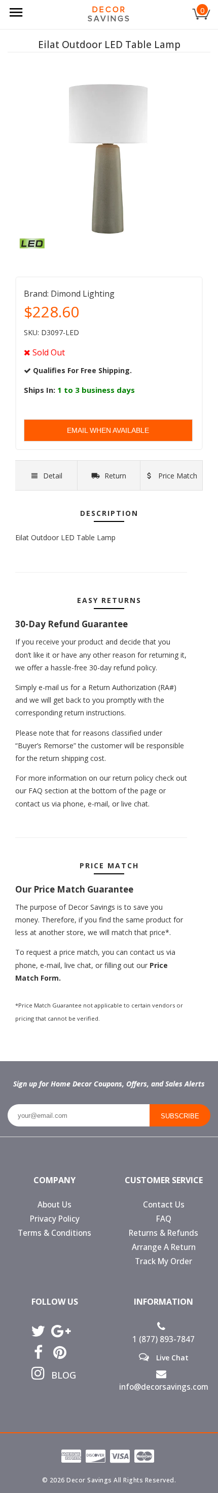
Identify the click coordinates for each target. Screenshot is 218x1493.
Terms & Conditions (54, 1233)
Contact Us (164, 1204)
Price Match (176, 475)
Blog (60, 1375)
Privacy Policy (55, 1219)
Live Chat (171, 1357)
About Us (54, 1204)
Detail (52, 475)
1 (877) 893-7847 (163, 1339)
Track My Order (163, 1261)
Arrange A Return (164, 1247)
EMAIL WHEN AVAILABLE (108, 430)
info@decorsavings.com (163, 1387)
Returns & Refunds (163, 1233)
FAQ (163, 1219)
